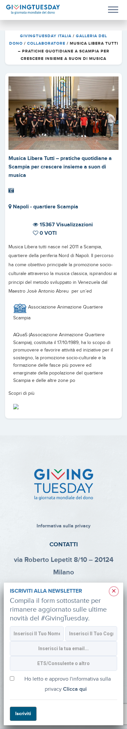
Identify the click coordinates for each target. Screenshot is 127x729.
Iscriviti (23, 713)
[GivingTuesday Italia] (33, 9)
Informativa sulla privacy (63, 526)
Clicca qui (75, 689)
